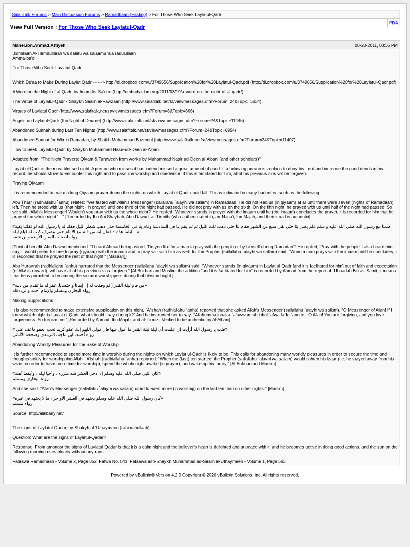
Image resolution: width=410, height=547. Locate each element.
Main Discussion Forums (76, 14)
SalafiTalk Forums (29, 14)
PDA (393, 22)
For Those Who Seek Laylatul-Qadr (101, 27)
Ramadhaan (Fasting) (126, 14)
